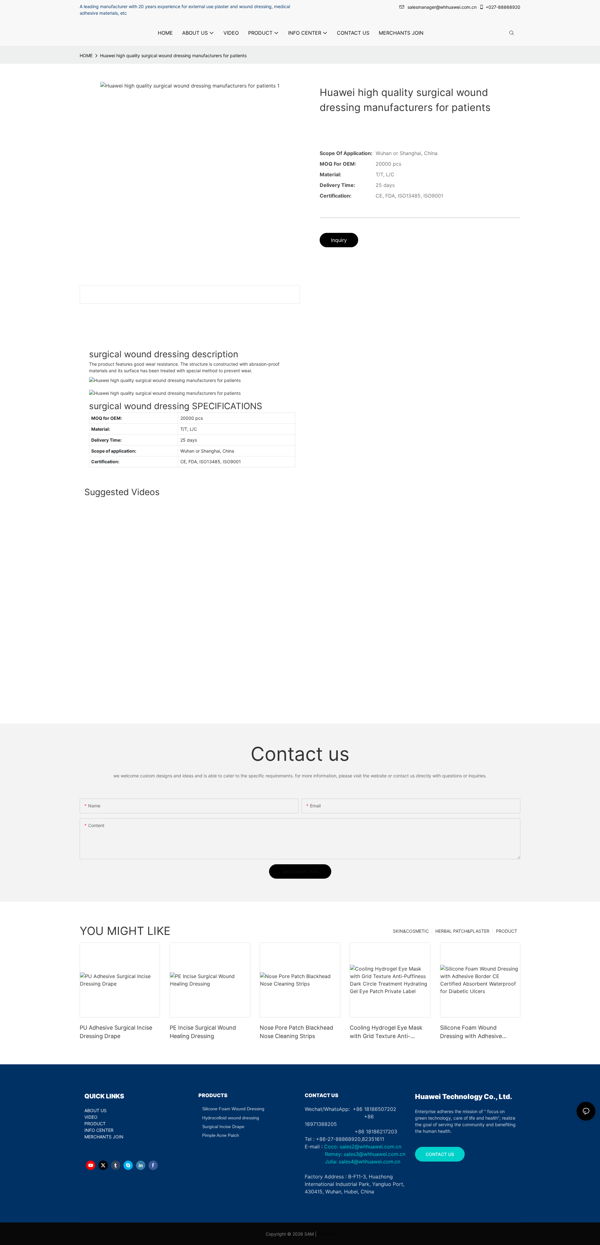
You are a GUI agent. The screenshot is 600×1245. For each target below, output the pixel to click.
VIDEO (91, 1117)
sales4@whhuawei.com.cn (370, 1161)
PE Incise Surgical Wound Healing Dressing (203, 1031)
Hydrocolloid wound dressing (230, 1117)
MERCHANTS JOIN (103, 1136)
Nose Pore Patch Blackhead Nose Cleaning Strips (296, 1031)
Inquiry (339, 240)
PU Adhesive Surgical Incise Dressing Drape (116, 1031)
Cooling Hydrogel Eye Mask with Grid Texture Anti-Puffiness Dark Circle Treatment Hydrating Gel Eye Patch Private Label (388, 1032)
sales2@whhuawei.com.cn (370, 1146)
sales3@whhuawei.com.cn (373, 1154)
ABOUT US (95, 1110)
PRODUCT (506, 931)
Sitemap (326, 1234)
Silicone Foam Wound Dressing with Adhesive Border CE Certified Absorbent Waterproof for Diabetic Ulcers (474, 1032)
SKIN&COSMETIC (411, 931)
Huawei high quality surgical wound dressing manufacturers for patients (173, 55)
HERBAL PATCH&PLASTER (462, 931)
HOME (86, 55)
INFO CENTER (98, 1130)
